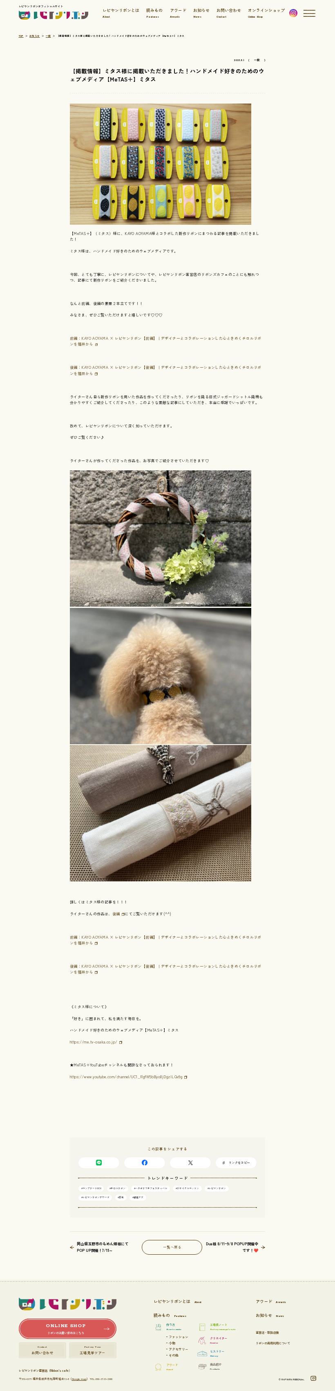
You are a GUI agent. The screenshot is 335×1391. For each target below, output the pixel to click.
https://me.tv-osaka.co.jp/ (94, 1042)
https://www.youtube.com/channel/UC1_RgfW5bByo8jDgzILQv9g (126, 1076)
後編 (116, 914)
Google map (79, 1379)
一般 (48, 36)
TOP (21, 36)
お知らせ (34, 36)
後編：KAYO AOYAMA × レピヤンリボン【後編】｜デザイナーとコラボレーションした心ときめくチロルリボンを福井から (165, 969)
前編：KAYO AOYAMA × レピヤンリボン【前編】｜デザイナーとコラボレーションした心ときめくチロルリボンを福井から (165, 940)
